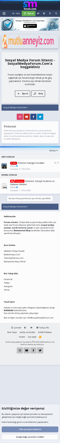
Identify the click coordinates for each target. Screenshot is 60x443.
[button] (44, 13)
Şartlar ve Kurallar (27, 332)
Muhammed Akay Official (15, 261)
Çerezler (17, 327)
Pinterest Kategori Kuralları (31, 162)
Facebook (8, 279)
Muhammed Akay (22, 230)
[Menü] (4, 13)
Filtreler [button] (52, 150)
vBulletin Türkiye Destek (14, 251)
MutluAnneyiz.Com (12, 254)
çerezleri (34, 414)
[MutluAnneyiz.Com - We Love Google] (30, 47)
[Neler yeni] (50, 13)
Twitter (7, 283)
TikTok (7, 290)
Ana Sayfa (32, 337)
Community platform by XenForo (30, 342)
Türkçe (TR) (44, 327)
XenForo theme (26, 344)
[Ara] (56, 13)
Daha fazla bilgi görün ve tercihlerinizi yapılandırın (25, 422)
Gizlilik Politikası (45, 332)
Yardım (22, 337)
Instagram (8, 286)
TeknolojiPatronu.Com (13, 258)
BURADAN (8, 310)
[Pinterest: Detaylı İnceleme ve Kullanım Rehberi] (4, 186)
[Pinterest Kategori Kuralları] (4, 166)
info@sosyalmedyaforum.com (40, 317)
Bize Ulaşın (12, 332)
